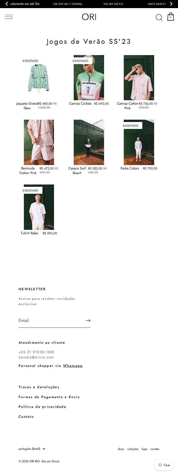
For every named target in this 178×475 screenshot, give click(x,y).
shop (121, 449)
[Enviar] (88, 320)
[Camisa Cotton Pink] (139, 77)
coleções (132, 449)
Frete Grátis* (157, 4)
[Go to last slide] (6, 3)
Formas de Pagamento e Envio (49, 397)
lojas (144, 449)
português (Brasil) (29, 449)
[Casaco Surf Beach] (89, 142)
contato (154, 449)
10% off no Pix (113, 4)
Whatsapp (73, 365)
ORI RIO (34, 461)
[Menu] (8, 17)
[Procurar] (159, 17)
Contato (26, 416)
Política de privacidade (42, 406)
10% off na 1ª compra (67, 4)
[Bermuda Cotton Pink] (39, 142)
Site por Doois (50, 461)
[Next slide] (171, 3)
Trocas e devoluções (39, 387)
